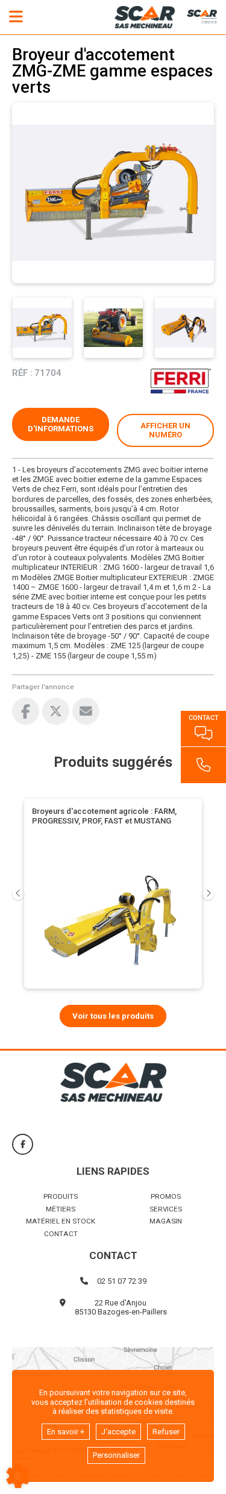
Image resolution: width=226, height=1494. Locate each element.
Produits (60, 1196)
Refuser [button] (166, 1431)
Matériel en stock (60, 1221)
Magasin (165, 1221)
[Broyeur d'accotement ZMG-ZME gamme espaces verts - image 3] (184, 328)
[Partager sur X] (55, 711)
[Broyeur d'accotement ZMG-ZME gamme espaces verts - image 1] (42, 328)
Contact (61, 1234)
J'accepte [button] (118, 1431)
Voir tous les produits (113, 1015)
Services (165, 1209)
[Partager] (85, 711)
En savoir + (65, 1431)
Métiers (60, 1209)
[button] (165, 430)
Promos (166, 1196)
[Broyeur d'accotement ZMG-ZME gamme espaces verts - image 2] (113, 328)
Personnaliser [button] (116, 1455)
